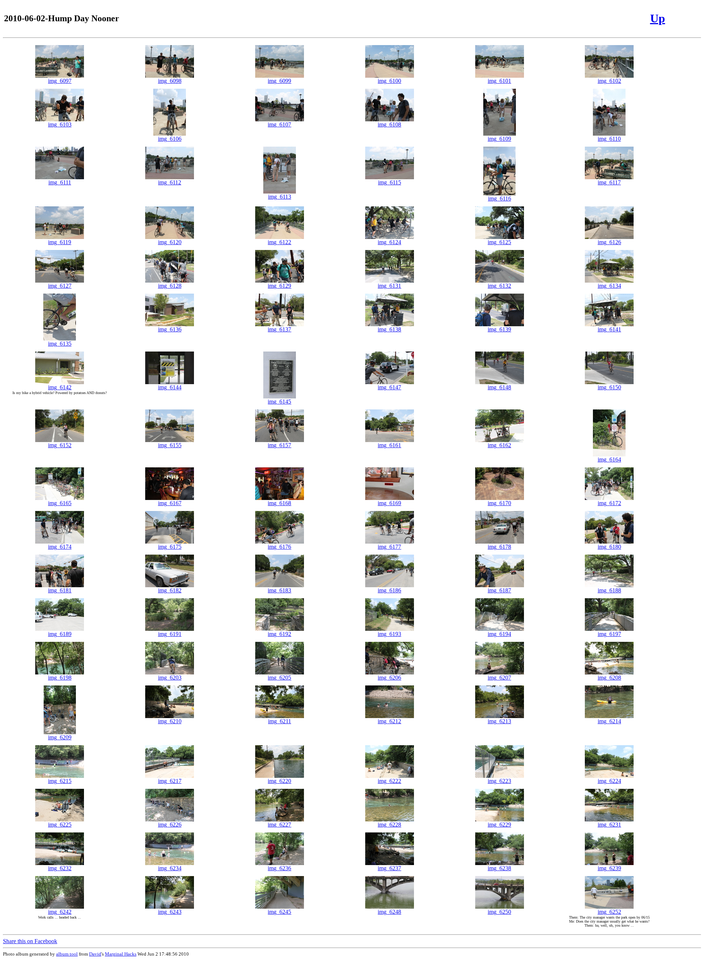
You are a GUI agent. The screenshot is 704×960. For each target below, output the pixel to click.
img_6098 (170, 81)
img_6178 (499, 547)
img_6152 (60, 445)
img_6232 (60, 868)
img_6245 (279, 912)
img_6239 (609, 868)
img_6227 (279, 824)
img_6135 (60, 344)
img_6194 (499, 634)
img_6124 (389, 242)
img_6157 (279, 445)
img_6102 (609, 81)
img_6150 (609, 387)
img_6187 (499, 590)
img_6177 (389, 547)
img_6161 (389, 445)
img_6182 (170, 590)
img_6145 (279, 401)
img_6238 (499, 868)
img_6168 (279, 503)
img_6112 (169, 182)
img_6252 (609, 912)
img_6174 (60, 547)
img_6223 (499, 781)
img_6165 (60, 503)
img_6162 (499, 445)
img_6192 (279, 634)
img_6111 (59, 182)
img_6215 (60, 781)
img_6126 (609, 242)
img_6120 (170, 242)
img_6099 (279, 81)
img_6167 (170, 503)
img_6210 (170, 721)
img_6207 (499, 677)
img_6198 (60, 677)
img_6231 (609, 824)
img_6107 (279, 124)
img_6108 (389, 124)
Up (657, 18)
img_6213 (499, 721)
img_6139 (499, 329)
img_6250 (499, 912)
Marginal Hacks (120, 954)
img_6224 (609, 781)
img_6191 (170, 634)
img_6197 (609, 634)
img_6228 (389, 824)
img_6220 (279, 781)
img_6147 (389, 387)
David (95, 954)
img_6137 (279, 329)
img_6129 (279, 286)
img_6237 (389, 868)
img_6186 (389, 590)
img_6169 (389, 503)
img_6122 (279, 242)
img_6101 (499, 81)
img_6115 (389, 182)
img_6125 (499, 242)
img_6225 (60, 824)
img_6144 (170, 387)
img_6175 (170, 547)
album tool (67, 954)
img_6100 (389, 81)
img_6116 (499, 198)
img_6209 (60, 737)
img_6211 (279, 721)
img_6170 (499, 503)
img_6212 (389, 721)
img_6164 (609, 459)
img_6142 (60, 387)
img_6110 (609, 139)
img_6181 (60, 590)
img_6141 (609, 329)
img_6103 (60, 124)
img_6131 (389, 286)
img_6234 (170, 868)
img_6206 (389, 677)
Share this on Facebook (30, 941)
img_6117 (609, 182)
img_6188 (609, 590)
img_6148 (499, 387)
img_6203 (170, 677)
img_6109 (499, 139)
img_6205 (279, 677)
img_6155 (170, 445)
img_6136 (170, 329)
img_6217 (170, 781)
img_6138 (389, 329)
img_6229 (499, 824)
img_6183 (279, 590)
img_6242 (60, 912)
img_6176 (279, 547)
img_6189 (60, 634)
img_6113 (279, 197)
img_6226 (170, 824)
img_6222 (389, 781)
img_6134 (609, 286)
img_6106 (170, 139)
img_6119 (59, 242)
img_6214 (609, 721)
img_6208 (609, 677)
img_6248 (389, 912)
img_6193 (389, 634)
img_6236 (279, 868)
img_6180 (609, 547)
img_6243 (170, 912)
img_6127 (60, 286)
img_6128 (170, 286)
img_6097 (60, 81)
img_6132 (499, 286)
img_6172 (609, 503)
